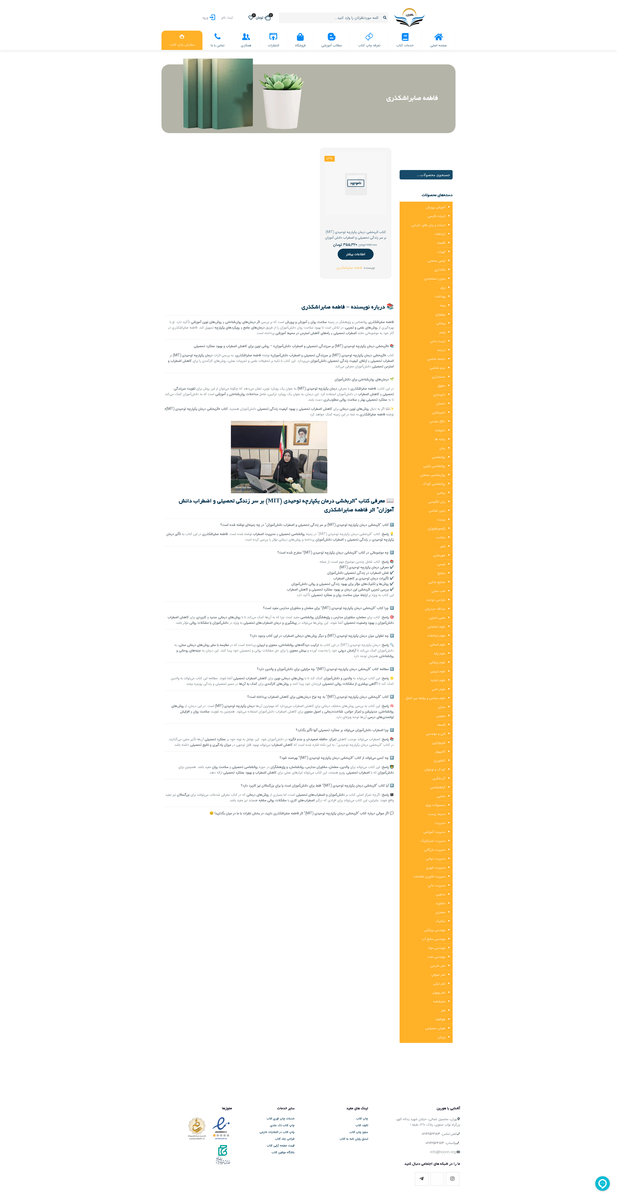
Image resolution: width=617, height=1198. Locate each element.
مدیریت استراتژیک (432, 840)
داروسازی (439, 394)
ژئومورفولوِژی (436, 528)
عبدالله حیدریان (435, 608)
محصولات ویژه (435, 805)
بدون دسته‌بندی (434, 278)
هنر (443, 1010)
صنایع (441, 573)
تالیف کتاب (361, 1125)
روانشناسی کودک (434, 483)
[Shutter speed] (186, 1078)
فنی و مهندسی (435, 733)
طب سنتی (438, 591)
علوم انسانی (437, 644)
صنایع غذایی (436, 582)
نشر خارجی (437, 965)
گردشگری (439, 778)
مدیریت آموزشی (434, 832)
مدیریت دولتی (435, 858)
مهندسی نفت (436, 956)
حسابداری (438, 376)
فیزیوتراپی (438, 742)
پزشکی (440, 323)
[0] (250, 17)
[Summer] (333, 1078)
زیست (441, 519)
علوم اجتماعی (436, 626)
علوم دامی (438, 689)
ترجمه (441, 350)
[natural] (235, 1078)
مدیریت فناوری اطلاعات (429, 876)
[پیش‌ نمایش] (331, 179)
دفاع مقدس (437, 421)
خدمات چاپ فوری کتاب (281, 1118)
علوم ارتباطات (436, 635)
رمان (442, 448)
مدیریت (440, 823)
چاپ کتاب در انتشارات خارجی (277, 1132)
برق (443, 287)
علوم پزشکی (437, 662)
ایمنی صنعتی (436, 260)
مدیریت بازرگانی (434, 849)
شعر (442, 546)
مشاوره (440, 903)
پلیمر (442, 332)
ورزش (441, 1037)
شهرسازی (439, 555)
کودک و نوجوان (434, 769)
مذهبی (440, 894)
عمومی (440, 716)
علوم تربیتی (437, 671)
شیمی (441, 564)
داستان (440, 403)
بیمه (442, 305)
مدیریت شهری (435, 867)
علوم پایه (439, 653)
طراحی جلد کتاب (285, 1139)
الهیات (441, 251)
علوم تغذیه (438, 680)
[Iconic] (381, 1078)
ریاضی (441, 492)
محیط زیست (436, 814)
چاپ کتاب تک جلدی (282, 1125)
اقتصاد (441, 243)
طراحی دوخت (435, 599)
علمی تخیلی (437, 617)
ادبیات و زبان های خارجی (428, 225)
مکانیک (440, 921)
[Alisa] (430, 1078)
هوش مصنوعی (435, 1028)
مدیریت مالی (436, 885)
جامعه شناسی (436, 359)
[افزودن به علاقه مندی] (331, 169)
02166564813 (431, 1133)
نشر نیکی (439, 983)
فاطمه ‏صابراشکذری (349, 267)
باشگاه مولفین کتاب (283, 1152)
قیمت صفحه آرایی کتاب (281, 1145)
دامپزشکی (438, 412)
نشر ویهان (438, 992)
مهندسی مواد (436, 948)
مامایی (441, 796)
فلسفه (441, 724)
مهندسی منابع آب (433, 939)
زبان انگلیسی (436, 501)
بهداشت (440, 296)
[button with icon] (453, 1179)
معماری (440, 912)
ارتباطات (439, 234)
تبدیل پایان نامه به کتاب (354, 1139)
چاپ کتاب (362, 1118)
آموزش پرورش (435, 207)
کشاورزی (439, 760)
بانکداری (439, 269)
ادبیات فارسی (436, 216)
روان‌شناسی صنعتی (432, 475)
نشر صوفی (438, 974)
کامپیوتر (440, 751)
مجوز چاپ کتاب (358, 1132)
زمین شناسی (437, 510)
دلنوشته (440, 430)
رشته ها (440, 439)
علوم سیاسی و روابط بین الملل (425, 698)
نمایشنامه (439, 1001)
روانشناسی (438, 457)
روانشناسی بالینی (434, 466)
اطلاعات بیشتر (355, 254)
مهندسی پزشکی (434, 930)
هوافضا (440, 1019)
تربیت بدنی (437, 341)
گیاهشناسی (437, 787)
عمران (441, 707)
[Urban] (284, 1078)
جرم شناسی (437, 367)
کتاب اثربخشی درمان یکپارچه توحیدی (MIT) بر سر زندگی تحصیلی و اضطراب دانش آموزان (355, 234)
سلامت (440, 537)
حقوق (441, 385)
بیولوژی (440, 314)
